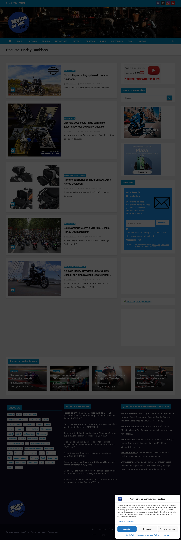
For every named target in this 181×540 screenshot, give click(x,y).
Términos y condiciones (145, 535)
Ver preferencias (167, 529)
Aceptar (127, 529)
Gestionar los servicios (126, 521)
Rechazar (147, 529)
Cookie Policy (130, 535)
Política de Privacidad (161, 535)
